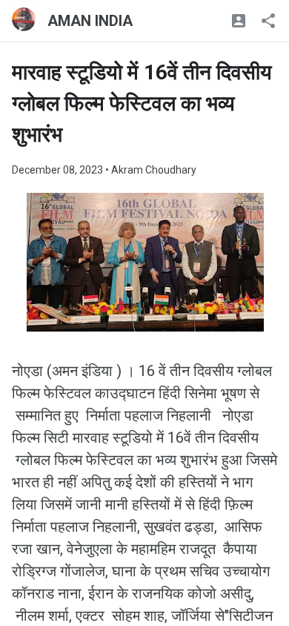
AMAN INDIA (90, 21)
